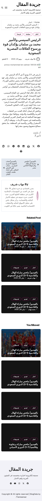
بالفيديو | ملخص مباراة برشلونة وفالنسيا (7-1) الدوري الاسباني (23, 445)
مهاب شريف (17, 184)
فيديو (25, 236)
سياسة (28, 34)
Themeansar (21, 497)
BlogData (34, 494)
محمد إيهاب (32, 309)
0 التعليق (5, 59)
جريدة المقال (28, 4)
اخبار (36, 34)
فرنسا (19, 34)
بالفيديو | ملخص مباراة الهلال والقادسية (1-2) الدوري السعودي (22, 351)
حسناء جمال (32, 246)
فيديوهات (16, 236)
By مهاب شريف (30, 59)
